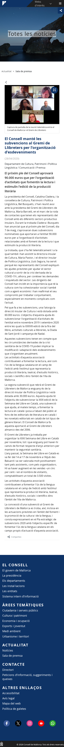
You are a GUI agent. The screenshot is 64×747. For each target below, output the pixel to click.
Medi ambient (11, 631)
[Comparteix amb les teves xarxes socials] (61, 10)
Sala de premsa (12, 655)
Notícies (7, 650)
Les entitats (9, 591)
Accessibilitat (10, 693)
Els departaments (13, 580)
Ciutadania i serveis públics (20, 610)
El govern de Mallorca (16, 570)
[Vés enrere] (6, 82)
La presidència (11, 575)
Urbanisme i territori (15, 636)
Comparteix (16, 537)
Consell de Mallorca (1, 744)
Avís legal (8, 698)
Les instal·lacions (13, 586)
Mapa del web (11, 703)
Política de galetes (14, 709)
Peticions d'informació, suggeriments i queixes (27, 677)
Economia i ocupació (16, 621)
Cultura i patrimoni (14, 615)
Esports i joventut (13, 626)
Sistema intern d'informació (20, 596)
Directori (8, 670)
